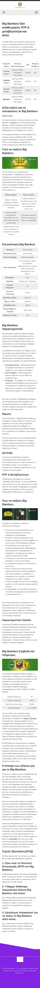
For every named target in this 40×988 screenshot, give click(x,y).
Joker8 (13, 123)
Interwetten (13, 839)
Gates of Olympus (30, 718)
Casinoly (6, 80)
